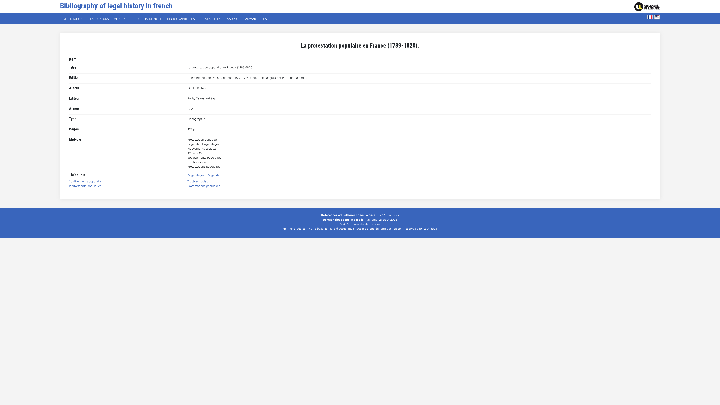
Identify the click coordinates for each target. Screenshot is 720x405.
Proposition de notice (146, 18)
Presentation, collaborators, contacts (94, 18)
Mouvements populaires (85, 186)
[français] (650, 17)
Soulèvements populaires (86, 181)
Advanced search (259, 18)
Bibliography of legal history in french (116, 6)
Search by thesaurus (221, 18)
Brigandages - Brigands (203, 175)
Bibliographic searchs (184, 18)
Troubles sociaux (198, 181)
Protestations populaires (203, 186)
